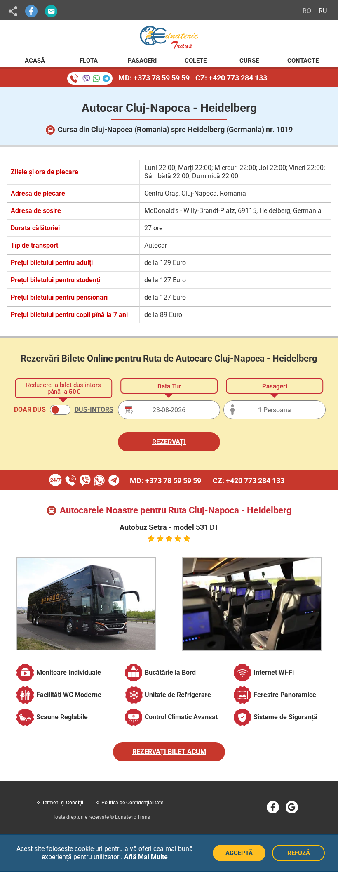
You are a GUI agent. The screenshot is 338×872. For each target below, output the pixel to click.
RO (307, 11)
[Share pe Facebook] (31, 11)
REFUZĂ (298, 853)
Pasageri (142, 60)
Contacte (303, 60)
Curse (249, 60)
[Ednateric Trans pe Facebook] (273, 807)
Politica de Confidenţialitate (132, 803)
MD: (154, 77)
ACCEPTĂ (239, 853)
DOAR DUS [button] (30, 410)
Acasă (35, 60)
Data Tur (169, 386)
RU (323, 11)
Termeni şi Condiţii (62, 803)
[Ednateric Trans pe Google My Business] (292, 807)
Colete (196, 60)
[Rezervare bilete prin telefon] (90, 78)
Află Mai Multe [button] (146, 857)
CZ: (231, 77)
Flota (89, 60)
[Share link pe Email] (51, 11)
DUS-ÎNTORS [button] (94, 410)
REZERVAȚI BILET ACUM (169, 752)
